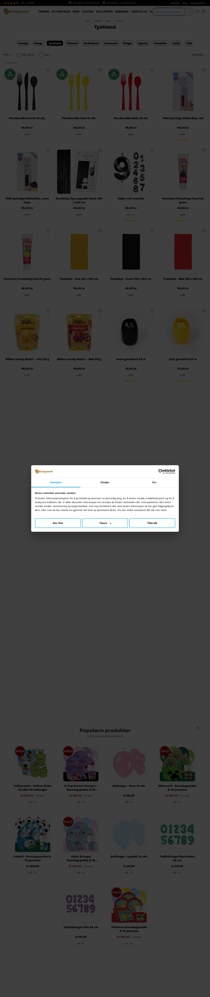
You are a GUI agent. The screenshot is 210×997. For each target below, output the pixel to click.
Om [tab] (154, 482)
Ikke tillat (58, 523)
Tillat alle (152, 523)
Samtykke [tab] (56, 482)
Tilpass (103, 523)
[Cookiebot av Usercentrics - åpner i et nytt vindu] (161, 471)
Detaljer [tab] (105, 482)
